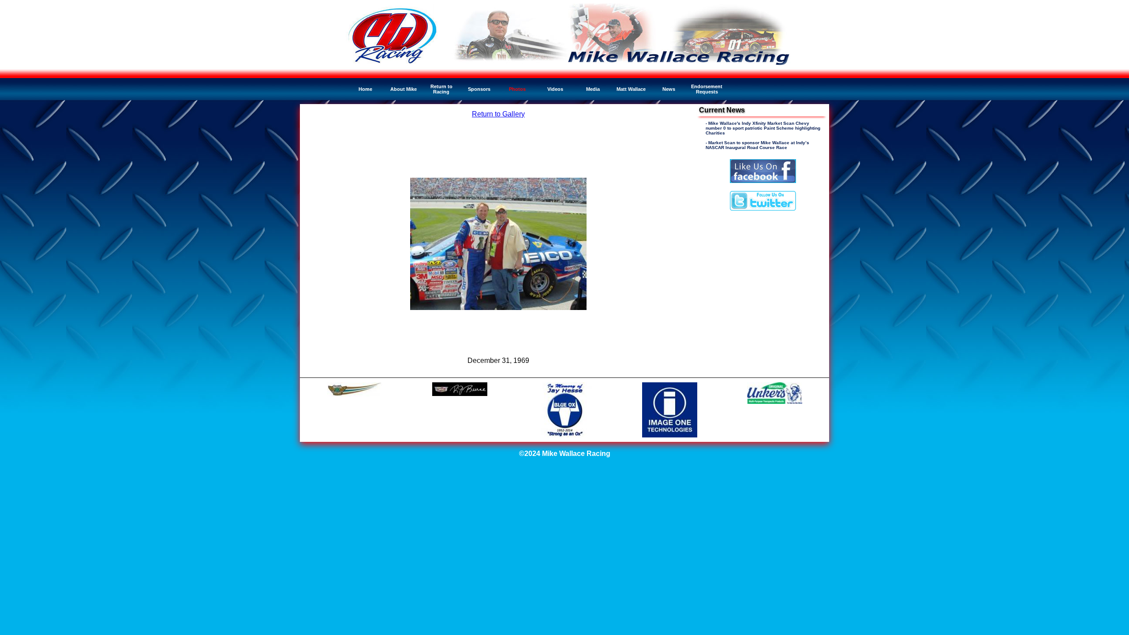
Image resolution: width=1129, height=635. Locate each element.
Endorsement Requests (706, 89)
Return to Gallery (498, 114)
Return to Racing (441, 89)
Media (593, 89)
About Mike (403, 89)
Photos (517, 89)
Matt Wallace (631, 89)
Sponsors (479, 89)
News (668, 89)
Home (365, 89)
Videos (555, 89)
